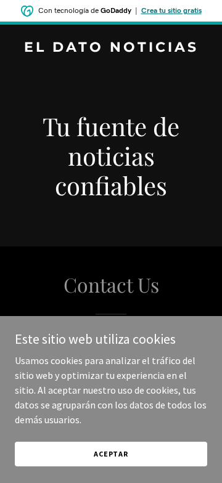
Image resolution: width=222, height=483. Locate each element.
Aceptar (111, 453)
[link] (111, 48)
